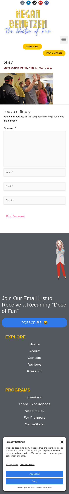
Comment (10, 128)
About (34, 351)
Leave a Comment (13, 68)
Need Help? (35, 411)
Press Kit (34, 371)
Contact (34, 358)
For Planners (34, 418)
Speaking (35, 397)
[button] (64, 40)
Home (34, 344)
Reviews (34, 364)
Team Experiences (34, 404)
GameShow (34, 424)
